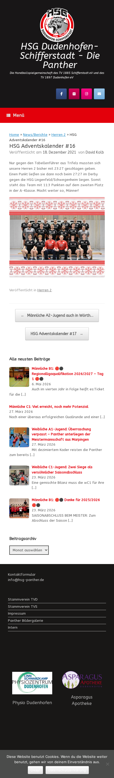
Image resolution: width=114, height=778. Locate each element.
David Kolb (95, 152)
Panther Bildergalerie (25, 621)
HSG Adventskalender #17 (57, 334)
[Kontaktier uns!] (99, 93)
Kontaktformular (22, 574)
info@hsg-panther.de (26, 580)
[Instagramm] (86, 93)
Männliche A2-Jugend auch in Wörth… (57, 315)
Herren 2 (58, 135)
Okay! (35, 770)
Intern (12, 627)
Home (14, 135)
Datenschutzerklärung (67, 770)
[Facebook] (61, 93)
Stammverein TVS (22, 607)
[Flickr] (74, 93)
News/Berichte (35, 135)
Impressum (17, 613)
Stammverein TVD (23, 599)
